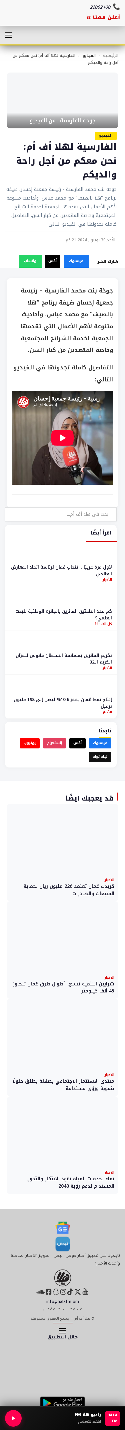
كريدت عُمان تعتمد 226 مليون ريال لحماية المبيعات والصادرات (69, 890)
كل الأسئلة (103, 624)
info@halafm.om (62, 1302)
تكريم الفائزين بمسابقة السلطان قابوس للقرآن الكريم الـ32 (64, 658)
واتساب (30, 260)
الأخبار (107, 580)
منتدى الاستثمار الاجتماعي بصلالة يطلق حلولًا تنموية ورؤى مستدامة (63, 1085)
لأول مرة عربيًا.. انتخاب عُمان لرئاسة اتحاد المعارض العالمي (61, 570)
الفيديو (89, 55)
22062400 (100, 7)
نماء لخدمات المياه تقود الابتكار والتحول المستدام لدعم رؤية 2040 (70, 1182)
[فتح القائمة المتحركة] (8, 35)
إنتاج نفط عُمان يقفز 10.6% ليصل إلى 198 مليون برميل (63, 702)
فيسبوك (76, 260)
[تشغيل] (13, 1418)
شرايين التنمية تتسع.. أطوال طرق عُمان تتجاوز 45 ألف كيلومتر (63, 987)
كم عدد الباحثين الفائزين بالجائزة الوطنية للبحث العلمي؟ (63, 614)
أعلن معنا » (103, 18)
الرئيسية (110, 55)
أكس (52, 260)
